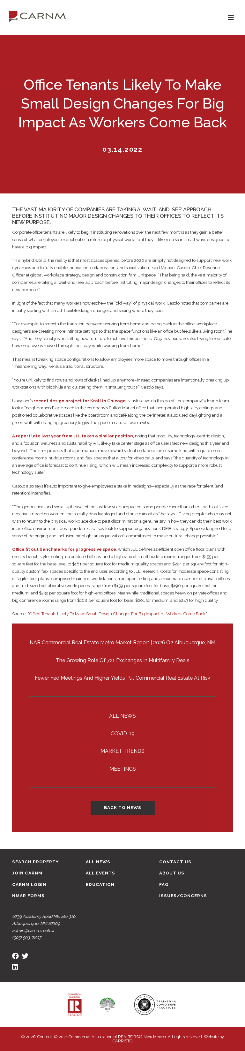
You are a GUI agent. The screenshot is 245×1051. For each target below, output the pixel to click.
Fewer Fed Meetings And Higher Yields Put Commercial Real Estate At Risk (122, 678)
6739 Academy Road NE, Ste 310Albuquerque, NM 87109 (43, 920)
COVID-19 (123, 733)
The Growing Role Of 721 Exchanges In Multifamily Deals (122, 660)
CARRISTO (122, 1041)
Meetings (122, 769)
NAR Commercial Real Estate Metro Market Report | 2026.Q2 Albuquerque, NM (122, 642)
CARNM (37, 16)
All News (122, 716)
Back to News (122, 807)
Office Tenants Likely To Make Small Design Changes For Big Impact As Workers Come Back (117, 613)
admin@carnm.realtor (33, 930)
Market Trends (122, 751)
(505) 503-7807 (26, 937)
